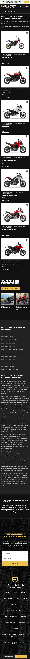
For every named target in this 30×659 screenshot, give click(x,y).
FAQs (18, 598)
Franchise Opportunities (15, 610)
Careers (23, 617)
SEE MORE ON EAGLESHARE (10, 288)
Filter (22, 656)
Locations (7, 592)
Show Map (8, 656)
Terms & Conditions (10, 622)
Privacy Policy (21, 622)
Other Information (15, 628)
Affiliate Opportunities (11, 617)
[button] (15, 47)
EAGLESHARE (7, 598)
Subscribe (15, 563)
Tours (15, 592)
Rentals (23, 592)
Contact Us (15, 604)
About (25, 598)
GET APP (26, 2)
